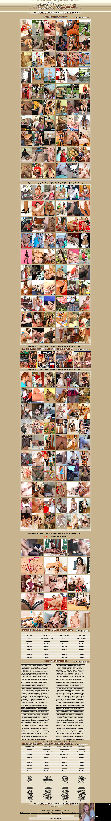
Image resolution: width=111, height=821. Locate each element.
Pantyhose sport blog (45, 813)
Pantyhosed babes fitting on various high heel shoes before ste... (35, 710)
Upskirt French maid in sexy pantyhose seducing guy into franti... (70, 711)
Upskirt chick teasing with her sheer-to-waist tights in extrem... (34, 687)
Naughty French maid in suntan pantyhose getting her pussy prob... (70, 725)
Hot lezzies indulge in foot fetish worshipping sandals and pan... (34, 704)
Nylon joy (64, 638)
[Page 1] (40, 183)
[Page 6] (73, 183)
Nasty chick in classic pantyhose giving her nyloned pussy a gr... (35, 713)
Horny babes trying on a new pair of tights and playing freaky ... (34, 696)
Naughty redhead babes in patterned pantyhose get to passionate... (70, 705)
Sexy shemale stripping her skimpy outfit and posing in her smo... (70, 693)
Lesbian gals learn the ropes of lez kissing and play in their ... (34, 739)
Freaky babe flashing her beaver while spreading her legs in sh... (70, 667)
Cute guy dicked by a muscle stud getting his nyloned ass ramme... (35, 730)
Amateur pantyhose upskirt (47, 638)
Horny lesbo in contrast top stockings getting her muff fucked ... (34, 693)
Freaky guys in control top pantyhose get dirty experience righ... (34, 714)
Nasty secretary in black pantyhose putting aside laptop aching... (35, 720)
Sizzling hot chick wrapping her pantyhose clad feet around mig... (70, 734)
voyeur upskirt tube (64, 641)
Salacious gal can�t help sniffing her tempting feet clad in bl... (69, 704)
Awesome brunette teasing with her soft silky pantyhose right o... (70, 696)
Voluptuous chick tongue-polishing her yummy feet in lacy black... (70, 717)
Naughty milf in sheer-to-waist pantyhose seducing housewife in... (70, 684)
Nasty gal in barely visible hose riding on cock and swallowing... (69, 736)
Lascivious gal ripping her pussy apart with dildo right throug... (34, 679)
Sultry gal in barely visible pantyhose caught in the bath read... (34, 668)
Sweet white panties (29, 632)
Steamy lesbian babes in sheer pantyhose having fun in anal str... (35, 716)
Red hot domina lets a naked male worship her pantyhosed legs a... (70, 714)
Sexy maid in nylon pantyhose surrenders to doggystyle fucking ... (70, 731)
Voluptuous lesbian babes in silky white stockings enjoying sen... (35, 674)
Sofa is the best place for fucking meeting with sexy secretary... (69, 682)
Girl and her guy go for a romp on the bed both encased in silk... (69, 699)
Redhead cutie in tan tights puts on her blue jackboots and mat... (70, 678)
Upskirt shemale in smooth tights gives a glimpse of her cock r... (34, 685)
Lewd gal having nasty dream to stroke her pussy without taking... (35, 684)
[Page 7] (80, 183)
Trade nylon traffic (65, 815)
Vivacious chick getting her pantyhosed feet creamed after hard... (70, 707)
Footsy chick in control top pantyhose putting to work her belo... (34, 667)
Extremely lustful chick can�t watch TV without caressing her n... (35, 676)
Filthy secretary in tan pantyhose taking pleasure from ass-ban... (35, 736)
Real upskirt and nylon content (29, 813)
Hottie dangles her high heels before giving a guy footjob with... (69, 726)
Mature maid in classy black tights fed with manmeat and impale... (35, 734)
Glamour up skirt (46, 635)
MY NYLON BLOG (75, 12)
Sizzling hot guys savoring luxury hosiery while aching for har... (69, 674)
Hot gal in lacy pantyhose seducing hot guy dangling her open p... (35, 733)
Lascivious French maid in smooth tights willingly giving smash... (35, 694)
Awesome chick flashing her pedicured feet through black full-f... (35, 690)
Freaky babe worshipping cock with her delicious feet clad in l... (69, 668)
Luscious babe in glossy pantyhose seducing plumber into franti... (70, 670)
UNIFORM (65, 12)
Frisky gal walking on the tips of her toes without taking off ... (34, 702)
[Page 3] (54, 183)
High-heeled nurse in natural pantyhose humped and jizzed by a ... (35, 723)
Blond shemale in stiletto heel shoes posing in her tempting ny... (34, 699)
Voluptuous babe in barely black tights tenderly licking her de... (34, 708)
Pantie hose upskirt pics (26, 670)
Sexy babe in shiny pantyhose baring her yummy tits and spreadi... (70, 700)
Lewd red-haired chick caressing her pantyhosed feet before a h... (70, 676)
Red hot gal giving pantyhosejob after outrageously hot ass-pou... (35, 700)
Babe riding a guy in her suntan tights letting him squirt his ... (34, 707)
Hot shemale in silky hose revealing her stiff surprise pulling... (69, 713)
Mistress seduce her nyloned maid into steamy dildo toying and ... (35, 671)
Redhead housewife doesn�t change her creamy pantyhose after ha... (36, 664)
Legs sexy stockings (81, 638)
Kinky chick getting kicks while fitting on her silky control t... (69, 708)
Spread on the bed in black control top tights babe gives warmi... (69, 671)
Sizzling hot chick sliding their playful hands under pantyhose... (34, 705)
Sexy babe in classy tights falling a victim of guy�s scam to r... (34, 722)
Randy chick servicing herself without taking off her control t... (69, 679)
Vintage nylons (47, 641)
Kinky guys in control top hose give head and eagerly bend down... (70, 739)
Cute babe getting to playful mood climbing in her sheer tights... (34, 681)
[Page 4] (60, 183)
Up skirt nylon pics (47, 632)
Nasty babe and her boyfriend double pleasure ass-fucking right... (70, 690)
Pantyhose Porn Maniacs (69, 813)
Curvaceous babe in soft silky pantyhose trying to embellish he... (70, 728)
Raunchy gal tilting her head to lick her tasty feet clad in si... (69, 665)
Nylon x (29, 638)
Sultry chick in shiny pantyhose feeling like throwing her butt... (69, 722)
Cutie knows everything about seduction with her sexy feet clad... (35, 726)
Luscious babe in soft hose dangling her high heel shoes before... (35, 665)
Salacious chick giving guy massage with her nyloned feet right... (70, 720)
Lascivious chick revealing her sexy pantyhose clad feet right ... (69, 719)
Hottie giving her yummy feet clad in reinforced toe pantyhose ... (70, 691)
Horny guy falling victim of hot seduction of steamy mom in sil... (69, 673)
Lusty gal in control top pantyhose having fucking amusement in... (35, 691)
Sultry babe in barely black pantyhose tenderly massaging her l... (35, 688)
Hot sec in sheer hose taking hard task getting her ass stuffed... (69, 694)
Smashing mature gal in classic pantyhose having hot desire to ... (70, 687)
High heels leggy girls (64, 635)
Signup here (81, 641)
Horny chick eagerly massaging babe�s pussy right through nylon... (35, 731)
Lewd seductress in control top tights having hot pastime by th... (69, 737)
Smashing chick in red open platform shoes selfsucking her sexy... (35, 719)
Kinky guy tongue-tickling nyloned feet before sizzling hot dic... (69, 697)
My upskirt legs (81, 632)
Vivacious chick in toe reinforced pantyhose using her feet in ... (34, 682)
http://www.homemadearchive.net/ (64, 632)
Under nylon (29, 635)
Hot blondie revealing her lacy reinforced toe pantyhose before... (70, 733)
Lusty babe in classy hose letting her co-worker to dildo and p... (34, 717)
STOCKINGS (57, 12)
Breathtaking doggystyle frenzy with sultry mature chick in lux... (69, 716)
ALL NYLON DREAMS (37, 12)
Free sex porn (82, 635)
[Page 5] (67, 183)
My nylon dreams (56, 818)
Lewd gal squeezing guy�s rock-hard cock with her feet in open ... (70, 688)
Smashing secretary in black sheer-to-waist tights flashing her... (34, 737)
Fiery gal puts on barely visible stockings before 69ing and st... (34, 673)
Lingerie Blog (29, 641)
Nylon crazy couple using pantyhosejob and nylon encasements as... (70, 730)
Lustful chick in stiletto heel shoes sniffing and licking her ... (69, 685)
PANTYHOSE (48, 12)
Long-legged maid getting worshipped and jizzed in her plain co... (70, 702)
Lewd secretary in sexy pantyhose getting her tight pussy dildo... (70, 681)
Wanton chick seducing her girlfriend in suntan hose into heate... (34, 725)
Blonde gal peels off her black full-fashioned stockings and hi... (34, 711)
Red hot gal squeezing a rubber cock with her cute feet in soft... (34, 678)
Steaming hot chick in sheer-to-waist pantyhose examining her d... (35, 697)
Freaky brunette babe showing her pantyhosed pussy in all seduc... (70, 664)
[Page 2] (47, 183)
